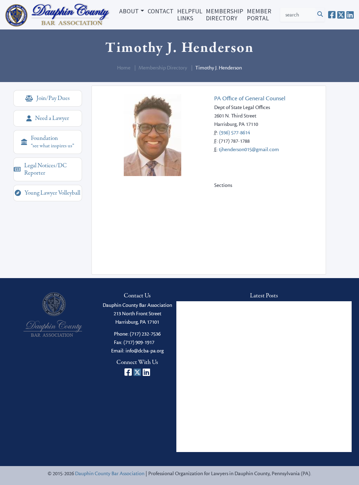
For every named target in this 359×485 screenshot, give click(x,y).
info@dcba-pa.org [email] (145, 351)
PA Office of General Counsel (249, 98)
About (129, 11)
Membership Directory (224, 14)
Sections (223, 185)
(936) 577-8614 (234, 132)
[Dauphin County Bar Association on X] (341, 15)
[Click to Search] (320, 15)
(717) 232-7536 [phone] (145, 334)
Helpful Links (189, 14)
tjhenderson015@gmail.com (249, 149)
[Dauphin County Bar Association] (52, 314)
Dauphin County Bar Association (109, 473)
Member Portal (259, 14)
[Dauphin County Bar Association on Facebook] (332, 15)
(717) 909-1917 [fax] (138, 342)
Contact (161, 11)
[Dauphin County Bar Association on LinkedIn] (350, 15)
